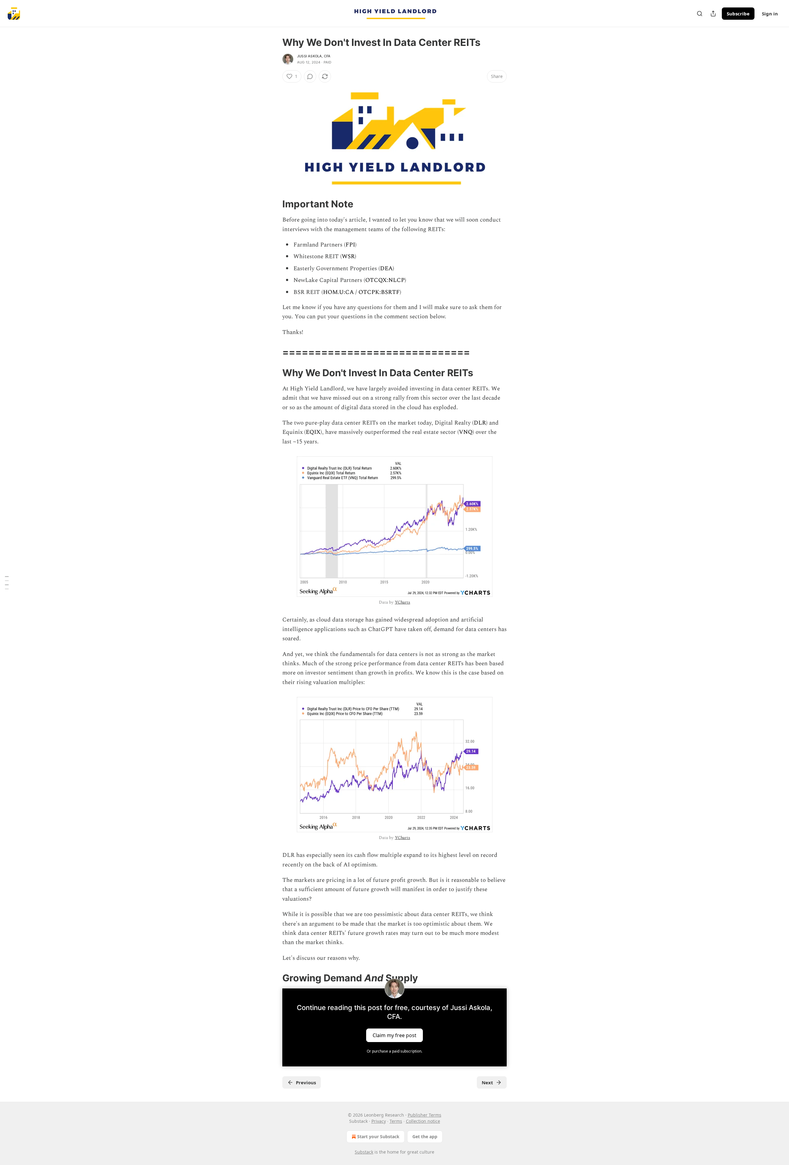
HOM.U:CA (338, 292)
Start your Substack (378, 1136)
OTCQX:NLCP (385, 280)
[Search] (699, 13)
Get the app (424, 1136)
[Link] (274, 204)
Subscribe (738, 13)
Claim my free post (394, 1035)
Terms (396, 1121)
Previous (306, 1082)
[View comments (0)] (310, 76)
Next (487, 1082)
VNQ (465, 432)
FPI (350, 244)
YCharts (402, 602)
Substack (364, 1152)
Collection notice (423, 1121)
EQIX (313, 432)
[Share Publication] (713, 13)
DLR (480, 422)
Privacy (378, 1121)
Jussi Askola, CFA (313, 56)
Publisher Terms (424, 1115)
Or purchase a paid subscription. (394, 1051)
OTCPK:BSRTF (379, 292)
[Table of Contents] (6, 582)
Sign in (770, 13)
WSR (348, 256)
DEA (386, 268)
